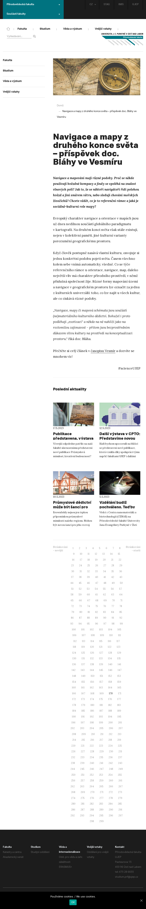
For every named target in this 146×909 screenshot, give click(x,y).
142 (73, 670)
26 (96, 565)
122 (109, 646)
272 (111, 792)
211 (101, 734)
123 (118, 646)
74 (88, 606)
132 (92, 658)
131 (83, 658)
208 (74, 734)
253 (101, 774)
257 (83, 780)
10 (81, 553)
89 (96, 617)
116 (109, 641)
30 (72, 571)
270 (92, 792)
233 (82, 757)
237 (120, 757)
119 (83, 646)
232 (73, 757)
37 (72, 577)
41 (104, 577)
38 (80, 577)
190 (74, 716)
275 (83, 798)
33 (96, 571)
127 (101, 652)
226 (73, 751)
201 (120, 722)
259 (101, 780)
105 (119, 629)
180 (92, 705)
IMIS (121, 4)
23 (72, 565)
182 (110, 705)
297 (120, 815)
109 (102, 635)
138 (92, 664)
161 (83, 687)
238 (73, 763)
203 (82, 728)
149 (83, 676)
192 (92, 716)
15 (119, 553)
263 (82, 786)
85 (120, 612)
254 (110, 774)
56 (112, 588)
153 (119, 676)
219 (119, 739)
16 (73, 559)
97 (104, 623)
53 (88, 588)
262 (73, 786)
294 (92, 815)
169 (102, 693)
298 (92, 821)
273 (120, 792)
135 (119, 658)
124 (74, 652)
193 (101, 716)
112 (75, 641)
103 (101, 629)
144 (92, 670)
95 (88, 623)
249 (120, 769)
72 (72, 606)
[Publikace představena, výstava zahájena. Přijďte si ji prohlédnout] (73, 414)
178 (74, 705)
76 (104, 606)
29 (120, 565)
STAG (107, 4)
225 (120, 745)
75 (96, 606)
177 (119, 699)
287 (83, 809)
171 (119, 693)
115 (100, 641)
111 (119, 635)
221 (82, 745)
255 (120, 774)
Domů (60, 105)
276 (92, 798)
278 (111, 798)
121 (100, 646)
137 (83, 664)
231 (120, 751)
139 (101, 664)
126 (92, 652)
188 (110, 710)
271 (101, 792)
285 (120, 803)
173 (83, 699)
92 (120, 617)
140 (110, 664)
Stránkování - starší (133, 548)
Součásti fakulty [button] (16, 14)
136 (74, 664)
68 (96, 600)
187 (101, 710)
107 (84, 635)
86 (72, 617)
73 (80, 606)
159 (119, 681)
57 (120, 588)
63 (112, 594)
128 (110, 652)
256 (73, 780)
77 (112, 606)
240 (92, 763)
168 (92, 693)
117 (118, 641)
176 (110, 699)
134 (110, 658)
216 (92, 739)
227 (83, 751)
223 (101, 745)
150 (92, 676)
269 (83, 792)
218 (110, 739)
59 (80, 594)
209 (83, 734)
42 (112, 577)
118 (74, 646)
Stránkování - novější (60, 548)
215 (83, 739)
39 (88, 577)
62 (104, 594)
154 (74, 681)
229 (101, 751)
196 (73, 722)
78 (120, 606)
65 (72, 600)
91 (113, 617)
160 (74, 687)
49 (113, 583)
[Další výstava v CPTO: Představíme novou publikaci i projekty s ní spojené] (119, 414)
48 (104, 583)
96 (96, 623)
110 (111, 635)
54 (96, 588)
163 (101, 687)
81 (89, 612)
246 (92, 769)
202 (73, 728)
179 (83, 705)
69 (105, 600)
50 (121, 583)
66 (80, 600)
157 (101, 681)
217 (101, 739)
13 (103, 553)
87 (80, 617)
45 (80, 583)
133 (101, 658)
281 (82, 803)
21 (112, 559)
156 (92, 681)
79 (72, 612)
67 (88, 600)
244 (73, 769)
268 (73, 792)
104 (110, 629)
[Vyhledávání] (35, 36)
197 (83, 722)
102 (92, 629)
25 (88, 565)
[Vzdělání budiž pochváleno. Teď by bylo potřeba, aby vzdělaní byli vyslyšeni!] (119, 483)
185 (83, 710)
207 (120, 728)
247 (101, 769)
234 (92, 757)
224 (110, 745)
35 (112, 571)
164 (110, 687)
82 (96, 612)
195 (119, 716)
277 (101, 798)
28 (112, 565)
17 (81, 559)
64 (120, 594)
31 (80, 571)
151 (101, 676)
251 (82, 774)
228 (92, 751)
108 (93, 635)
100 (74, 629)
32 (88, 571)
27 (104, 565)
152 (110, 676)
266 (111, 786)
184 (74, 710)
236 (111, 757)
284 (110, 803)
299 (101, 821)
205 (101, 728)
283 (101, 803)
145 (101, 670)
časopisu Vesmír (103, 351)
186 (92, 710)
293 (82, 815)
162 (92, 687)
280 (73, 803)
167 (83, 693)
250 (73, 774)
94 (80, 623)
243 (120, 763)
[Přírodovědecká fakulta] (8, 28)
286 (73, 809)
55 (104, 588)
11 (89, 553)
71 (121, 600)
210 (93, 734)
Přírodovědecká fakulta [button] (20, 4)
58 (72, 594)
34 (104, 571)
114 (92, 641)
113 (83, 641)
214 (74, 739)
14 (111, 553)
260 (111, 780)
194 (110, 716)
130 (74, 658)
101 (83, 629)
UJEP (135, 4)
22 (120, 559)
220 (73, 745)
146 (110, 670)
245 (82, 769)
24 (80, 565)
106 (74, 635)
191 (83, 716)
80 (80, 612)
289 (101, 809)
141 (119, 664)
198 (92, 722)
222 (92, 745)
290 (111, 809)
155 (83, 681)
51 (72, 588)
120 (92, 646)
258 (92, 780)
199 (101, 722)
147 (119, 670)
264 (92, 786)
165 (119, 687)
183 (119, 705)
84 (112, 612)
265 (101, 786)
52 (80, 588)
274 (73, 798)
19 (96, 559)
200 (110, 722)
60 (88, 594)
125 (83, 652)
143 (83, 670)
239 (82, 763)
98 (113, 623)
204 (92, 728)
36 (120, 571)
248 (111, 769)
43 (120, 577)
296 (111, 815)
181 (101, 705)
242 (111, 763)
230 (111, 751)
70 (113, 600)
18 (88, 559)
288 (92, 809)
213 (119, 734)
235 (101, 757)
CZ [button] (91, 4)
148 (74, 676)
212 (110, 734)
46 (88, 583)
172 (74, 699)
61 (96, 594)
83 (104, 612)
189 (119, 710)
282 (92, 803)
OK (73, 902)
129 (119, 652)
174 (92, 699)
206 (111, 728)
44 (71, 583)
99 (121, 623)
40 (96, 577)
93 (71, 623)
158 (110, 681)
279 (120, 798)
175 (101, 699)
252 (92, 774)
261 (120, 780)
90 (104, 617)
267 (120, 786)
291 (120, 809)
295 (101, 815)
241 (101, 763)
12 (96, 553)
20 (104, 559)
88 (88, 617)
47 (96, 583)
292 (73, 815)
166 (74, 693)
